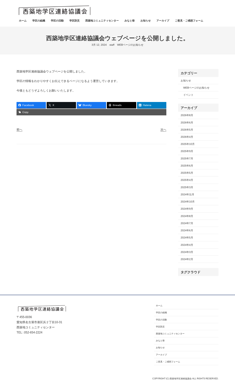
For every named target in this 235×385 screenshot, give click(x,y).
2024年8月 (187, 216)
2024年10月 (188, 201)
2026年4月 (187, 136)
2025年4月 (187, 179)
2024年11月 (187, 194)
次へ (163, 129)
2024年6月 (187, 230)
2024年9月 (187, 208)
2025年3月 (187, 187)
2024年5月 (187, 237)
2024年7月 (187, 223)
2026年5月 (187, 129)
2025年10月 (188, 144)
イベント (188, 94)
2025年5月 (187, 172)
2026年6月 (187, 122)
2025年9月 (187, 151)
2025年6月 (187, 165)
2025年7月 (187, 158)
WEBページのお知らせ (130, 44)
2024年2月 (187, 259)
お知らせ (186, 80)
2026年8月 (187, 115)
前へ (19, 129)
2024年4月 (187, 244)
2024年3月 (187, 252)
